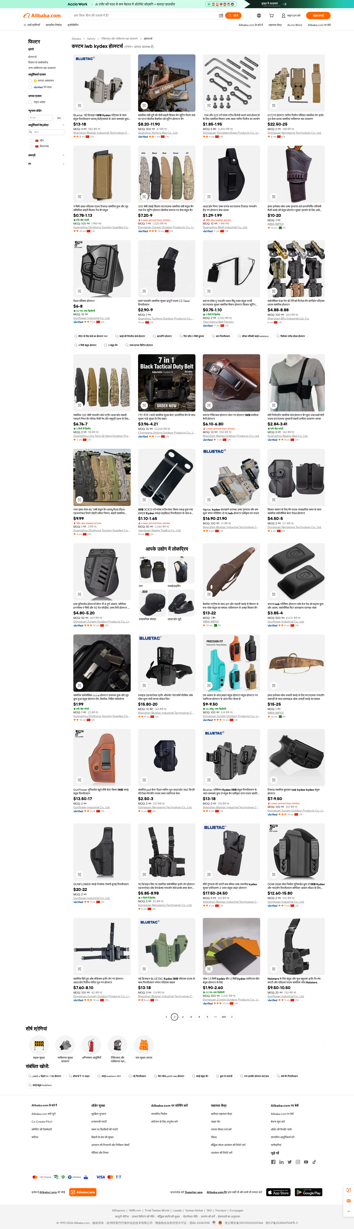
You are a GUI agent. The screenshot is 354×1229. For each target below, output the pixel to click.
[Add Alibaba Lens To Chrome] (82, 1192)
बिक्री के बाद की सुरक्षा (102, 1137)
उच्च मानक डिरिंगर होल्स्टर (141, 345)
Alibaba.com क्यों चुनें (44, 1113)
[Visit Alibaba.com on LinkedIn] (281, 1161)
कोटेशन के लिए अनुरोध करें (164, 1121)
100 (224, 1016)
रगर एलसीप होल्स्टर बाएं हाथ (256, 1076)
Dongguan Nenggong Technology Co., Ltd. (294, 132)
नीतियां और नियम (99, 1152)
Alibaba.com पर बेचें (282, 1113)
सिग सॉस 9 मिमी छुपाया (194, 336)
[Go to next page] (232, 1017)
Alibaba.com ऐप (217, 1192)
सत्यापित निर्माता (159, 1113)
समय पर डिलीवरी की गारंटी (104, 1129)
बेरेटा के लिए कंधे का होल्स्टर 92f (93, 336)
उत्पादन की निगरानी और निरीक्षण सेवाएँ (110, 1145)
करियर (35, 1137)
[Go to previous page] (166, 1017)
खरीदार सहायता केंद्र (221, 1113)
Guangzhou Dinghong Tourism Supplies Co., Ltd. (102, 227)
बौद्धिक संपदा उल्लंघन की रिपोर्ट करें (228, 1145)
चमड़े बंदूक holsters (42, 1085)
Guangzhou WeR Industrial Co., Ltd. (225, 227)
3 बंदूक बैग (113, 345)
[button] (221, 15)
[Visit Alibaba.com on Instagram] (297, 1161)
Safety (91, 38)
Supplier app (194, 1192)
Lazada (177, 1210)
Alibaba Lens (48, 1192)
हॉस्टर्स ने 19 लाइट (81, 1076)
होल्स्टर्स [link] (148, 38)
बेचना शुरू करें (278, 1121)
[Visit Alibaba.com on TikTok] (314, 1161)
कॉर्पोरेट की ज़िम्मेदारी (42, 1129)
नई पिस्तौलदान (139, 1076)
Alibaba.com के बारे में (44, 1105)
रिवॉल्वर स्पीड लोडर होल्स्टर (292, 336)
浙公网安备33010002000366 (244, 1223)
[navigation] (46, 528)
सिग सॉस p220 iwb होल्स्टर (171, 1076)
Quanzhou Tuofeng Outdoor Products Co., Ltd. (166, 318)
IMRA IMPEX (276, 224)
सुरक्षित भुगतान (98, 1113)
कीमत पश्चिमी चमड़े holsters (255, 336)
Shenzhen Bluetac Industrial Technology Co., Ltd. (102, 132)
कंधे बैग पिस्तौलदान (289, 1076)
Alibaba (76, 38)
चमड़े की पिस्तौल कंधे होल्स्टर (132, 336)
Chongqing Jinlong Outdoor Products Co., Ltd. (166, 432)
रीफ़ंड (214, 1137)
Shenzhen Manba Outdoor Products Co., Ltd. (231, 435)
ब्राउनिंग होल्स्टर (164, 336)
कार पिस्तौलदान (223, 336)
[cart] (272, 16)
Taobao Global (194, 1210)
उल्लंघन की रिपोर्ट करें (221, 1152)
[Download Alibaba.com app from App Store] (278, 1192)
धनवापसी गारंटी (99, 1121)
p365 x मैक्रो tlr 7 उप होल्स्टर (47, 1076)
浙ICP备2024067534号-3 (282, 1223)
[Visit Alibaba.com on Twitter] (289, 1161)
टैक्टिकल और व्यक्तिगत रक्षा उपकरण (119, 38)
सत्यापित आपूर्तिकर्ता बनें (282, 1137)
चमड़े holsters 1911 (111, 1076)
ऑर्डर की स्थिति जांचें (281, 1129)
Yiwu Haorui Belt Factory (218, 321)
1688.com (135, 1210)
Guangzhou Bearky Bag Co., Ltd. (288, 435)
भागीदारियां (276, 1145)
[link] (348, 1190)
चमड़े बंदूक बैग (202, 1076)
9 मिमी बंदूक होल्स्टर (87, 345)
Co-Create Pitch (42, 1121)
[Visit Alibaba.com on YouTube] (306, 1161)
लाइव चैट (215, 1121)
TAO (209, 1210)
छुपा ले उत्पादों (226, 1076)
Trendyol (220, 1210)
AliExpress (118, 1210)
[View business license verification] (214, 1223)
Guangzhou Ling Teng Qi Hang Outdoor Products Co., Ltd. (102, 435)
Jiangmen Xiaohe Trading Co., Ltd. (159, 530)
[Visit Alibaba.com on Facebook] (273, 1161)
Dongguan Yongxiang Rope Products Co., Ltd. (231, 132)
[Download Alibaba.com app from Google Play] (308, 1192)
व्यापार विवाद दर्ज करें (221, 1129)
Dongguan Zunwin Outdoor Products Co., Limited (166, 227)
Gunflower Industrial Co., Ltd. (91, 318)
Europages (236, 1210)
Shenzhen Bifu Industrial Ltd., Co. (288, 318)
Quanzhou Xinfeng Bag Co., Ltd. (158, 132)
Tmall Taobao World (157, 1210)
